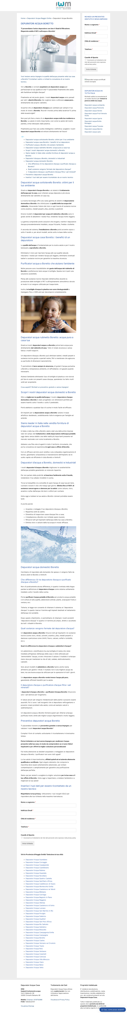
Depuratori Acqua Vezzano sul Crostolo (40, 943)
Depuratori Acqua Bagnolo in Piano (39, 897)
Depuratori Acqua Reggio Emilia (39, 18)
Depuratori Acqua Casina (35, 940)
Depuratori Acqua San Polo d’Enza (38, 922)
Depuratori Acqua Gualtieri (36, 919)
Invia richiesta (27, 843)
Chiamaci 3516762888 (34, 1000)
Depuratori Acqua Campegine (37, 935)
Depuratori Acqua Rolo (34, 949)
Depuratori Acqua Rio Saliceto (37, 924)
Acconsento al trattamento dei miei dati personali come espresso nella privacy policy (50, 838)
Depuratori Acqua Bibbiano (36, 892)
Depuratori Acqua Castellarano (37, 868)
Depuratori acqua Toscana (94, 126)
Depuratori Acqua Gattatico (36, 927)
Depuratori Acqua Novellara (36, 876)
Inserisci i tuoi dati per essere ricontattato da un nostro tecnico (49, 177)
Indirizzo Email (27, 810)
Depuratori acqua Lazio (93, 132)
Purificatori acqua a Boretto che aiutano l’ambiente (45, 145)
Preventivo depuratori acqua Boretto (39, 175)
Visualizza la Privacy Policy (60, 1000)
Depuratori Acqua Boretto (35, 938)
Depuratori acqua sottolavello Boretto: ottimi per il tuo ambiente (50, 140)
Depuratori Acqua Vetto (34, 967)
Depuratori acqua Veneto (93, 111)
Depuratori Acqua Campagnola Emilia (40, 932)
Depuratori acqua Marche (93, 129)
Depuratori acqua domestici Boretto (39, 161)
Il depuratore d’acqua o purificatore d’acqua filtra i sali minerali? (52, 172)
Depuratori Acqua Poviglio (35, 913)
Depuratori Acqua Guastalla (36, 873)
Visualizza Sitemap (27, 1006)
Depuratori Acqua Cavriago (36, 895)
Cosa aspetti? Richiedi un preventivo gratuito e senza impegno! (44, 387)
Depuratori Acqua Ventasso (36, 951)
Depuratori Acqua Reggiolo (36, 900)
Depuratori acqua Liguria (93, 118)
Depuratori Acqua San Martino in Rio (39, 911)
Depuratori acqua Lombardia (94, 105)
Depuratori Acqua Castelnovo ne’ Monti (40, 889)
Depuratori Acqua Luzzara (35, 908)
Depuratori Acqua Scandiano (36, 860)
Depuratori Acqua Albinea (35, 903)
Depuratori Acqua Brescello (36, 930)
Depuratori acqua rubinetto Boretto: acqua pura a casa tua (48, 148)
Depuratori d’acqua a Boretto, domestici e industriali (45, 158)
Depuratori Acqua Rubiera (35, 870)
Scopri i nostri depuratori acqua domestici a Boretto (45, 150)
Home (23, 18)
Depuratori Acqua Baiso (34, 965)
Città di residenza (28, 819)
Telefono (25, 827)
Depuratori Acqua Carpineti (36, 954)
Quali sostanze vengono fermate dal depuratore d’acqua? (49, 169)
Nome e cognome (28, 802)
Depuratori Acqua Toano (35, 946)
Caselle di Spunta (27, 835)
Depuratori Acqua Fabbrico (36, 916)
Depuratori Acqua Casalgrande (37, 865)
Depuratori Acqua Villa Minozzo (38, 959)
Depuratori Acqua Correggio (36, 862)
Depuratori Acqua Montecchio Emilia (39, 886)
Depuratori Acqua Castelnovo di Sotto (40, 905)
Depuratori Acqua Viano (35, 962)
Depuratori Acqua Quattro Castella (39, 878)
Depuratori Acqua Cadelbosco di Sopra (40, 884)
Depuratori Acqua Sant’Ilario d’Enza (39, 881)
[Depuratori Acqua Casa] (63, 5)
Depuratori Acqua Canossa (36, 957)
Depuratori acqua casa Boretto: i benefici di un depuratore (48, 142)
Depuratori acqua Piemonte (94, 108)
